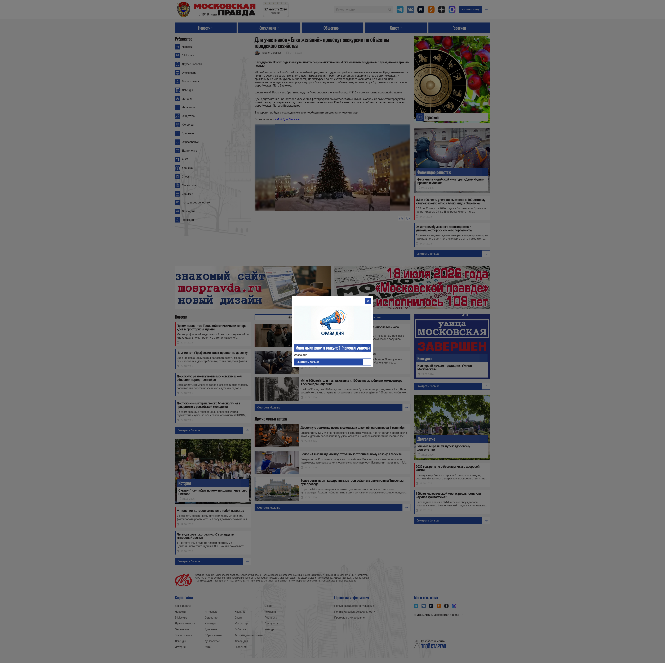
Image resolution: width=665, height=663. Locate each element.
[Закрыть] (368, 301)
